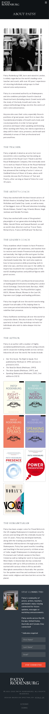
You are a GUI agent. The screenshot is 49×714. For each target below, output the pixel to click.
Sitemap (24, 704)
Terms (24, 707)
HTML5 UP (39, 697)
